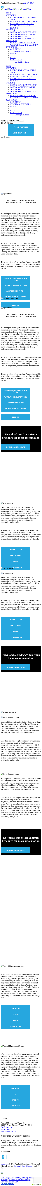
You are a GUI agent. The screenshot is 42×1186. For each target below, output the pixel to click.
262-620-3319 (28, 3)
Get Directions (6, 1127)
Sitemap (29, 1166)
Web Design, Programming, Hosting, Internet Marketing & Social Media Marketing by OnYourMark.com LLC (17, 1180)
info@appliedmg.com (9, 1131)
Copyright (4, 1164)
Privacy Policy (19, 1166)
